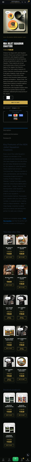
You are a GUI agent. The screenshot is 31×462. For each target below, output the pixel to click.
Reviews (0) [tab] (7, 138)
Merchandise (10, 37)
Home (4, 37)
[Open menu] (3, 2)
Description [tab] (7, 130)
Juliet (24, 37)
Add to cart (15, 102)
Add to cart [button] (9, 257)
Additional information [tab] (10, 134)
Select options (9, 318)
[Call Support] (28, 455)
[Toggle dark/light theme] (25, 2)
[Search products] (22, 2)
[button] (24, 12)
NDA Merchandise (18, 37)
